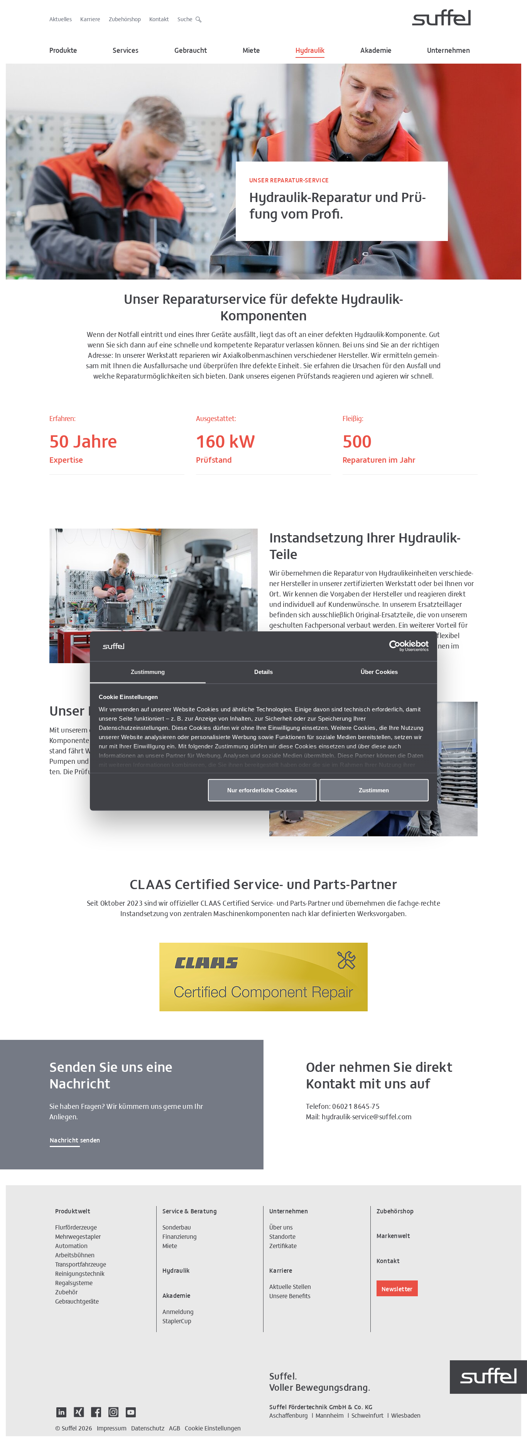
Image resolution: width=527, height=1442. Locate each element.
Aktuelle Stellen (290, 1286)
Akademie (376, 50)
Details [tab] (263, 671)
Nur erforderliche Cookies (262, 790)
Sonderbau (176, 1227)
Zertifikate (283, 1245)
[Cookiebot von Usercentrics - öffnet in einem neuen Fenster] (395, 646)
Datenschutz (147, 1427)
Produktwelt (72, 1210)
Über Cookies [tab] (379, 671)
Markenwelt (393, 1235)
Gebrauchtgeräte (77, 1301)
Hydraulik (310, 50)
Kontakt (159, 19)
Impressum (112, 1427)
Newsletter (397, 1288)
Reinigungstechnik (80, 1273)
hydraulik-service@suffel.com (367, 1116)
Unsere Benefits (290, 1295)
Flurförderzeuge (76, 1227)
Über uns (281, 1227)
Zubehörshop (125, 19)
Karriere (90, 19)
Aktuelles (60, 19)
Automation (71, 1245)
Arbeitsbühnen (75, 1254)
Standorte (282, 1236)
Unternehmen (448, 50)
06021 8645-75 (356, 1106)
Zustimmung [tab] (148, 671)
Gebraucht (190, 50)
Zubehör (66, 1291)
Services (126, 50)
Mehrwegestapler (78, 1236)
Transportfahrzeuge (80, 1264)
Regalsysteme (74, 1282)
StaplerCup (176, 1320)
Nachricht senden (75, 1139)
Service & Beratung (189, 1210)
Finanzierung (179, 1236)
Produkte (63, 50)
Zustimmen (374, 790)
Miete (251, 50)
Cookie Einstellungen (213, 1427)
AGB (174, 1427)
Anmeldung (178, 1311)
